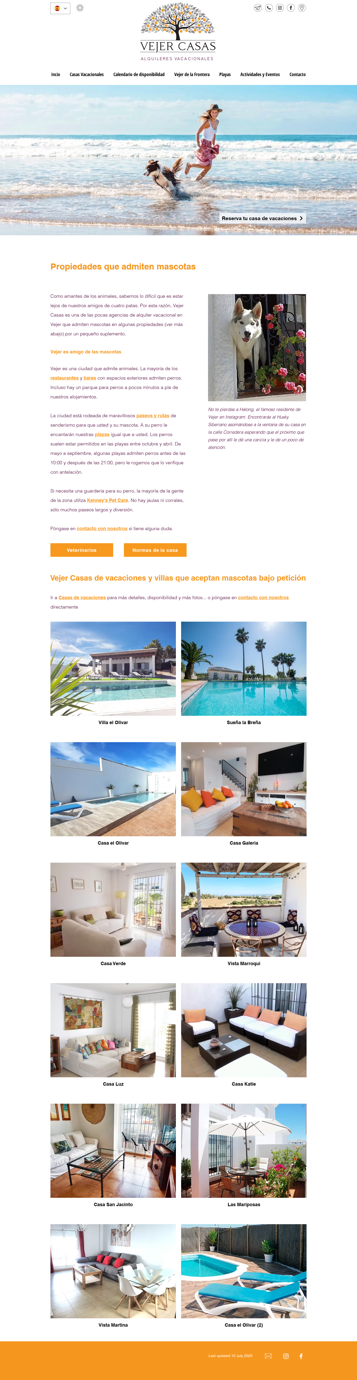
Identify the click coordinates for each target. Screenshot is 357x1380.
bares (90, 378)
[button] (80, 8)
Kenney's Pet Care (107, 500)
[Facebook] (301, 1356)
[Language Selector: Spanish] (60, 8)
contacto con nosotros (102, 528)
